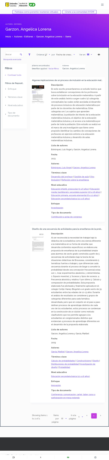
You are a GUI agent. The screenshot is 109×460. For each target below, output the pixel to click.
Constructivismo (84, 361)
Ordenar (40, 54)
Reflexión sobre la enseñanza (75, 180)
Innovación (56, 385)
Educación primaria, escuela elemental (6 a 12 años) (74, 195)
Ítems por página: (55, 418)
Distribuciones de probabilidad (65, 364)
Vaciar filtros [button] (53, 68)
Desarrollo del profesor (62, 177)
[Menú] (102, 4)
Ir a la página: (72, 417)
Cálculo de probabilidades (63, 361)
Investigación (57, 208)
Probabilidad (64, 367)
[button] (87, 415)
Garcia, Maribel (58, 352)
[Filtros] (30, 54)
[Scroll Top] (95, 457)
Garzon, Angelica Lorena (84, 167)
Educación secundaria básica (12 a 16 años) (70, 199)
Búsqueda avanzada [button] (12, 59)
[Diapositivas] (99, 54)
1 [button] (93, 416)
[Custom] (13, 457)
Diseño (96, 361)
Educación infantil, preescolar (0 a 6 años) (70, 189)
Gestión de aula (81, 177)
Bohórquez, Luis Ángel (61, 167)
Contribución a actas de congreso (66, 217)
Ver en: (82, 54)
